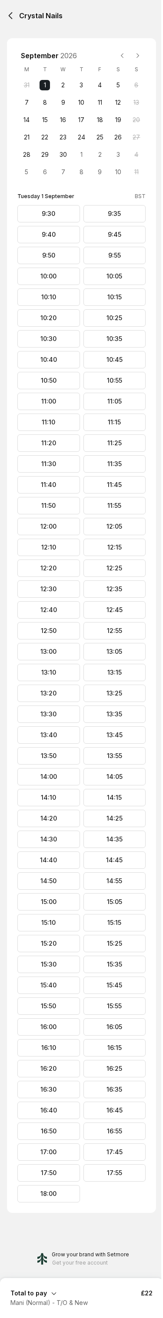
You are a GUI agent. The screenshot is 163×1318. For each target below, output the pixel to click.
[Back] (10, 15)
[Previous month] (122, 56)
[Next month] (138, 56)
